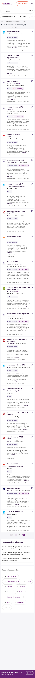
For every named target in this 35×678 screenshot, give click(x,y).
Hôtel (8, 602)
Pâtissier (9, 592)
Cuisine (28, 581)
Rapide (21, 592)
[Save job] (32, 31)
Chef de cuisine (11, 576)
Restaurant (20, 602)
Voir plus (14, 47)
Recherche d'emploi (6, 21)
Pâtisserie (22, 587)
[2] (23, 535)
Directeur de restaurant (14, 597)
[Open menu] (32, 4)
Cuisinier (9, 587)
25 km (29, 11)
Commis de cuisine (13, 581)
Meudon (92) (16, 21)
